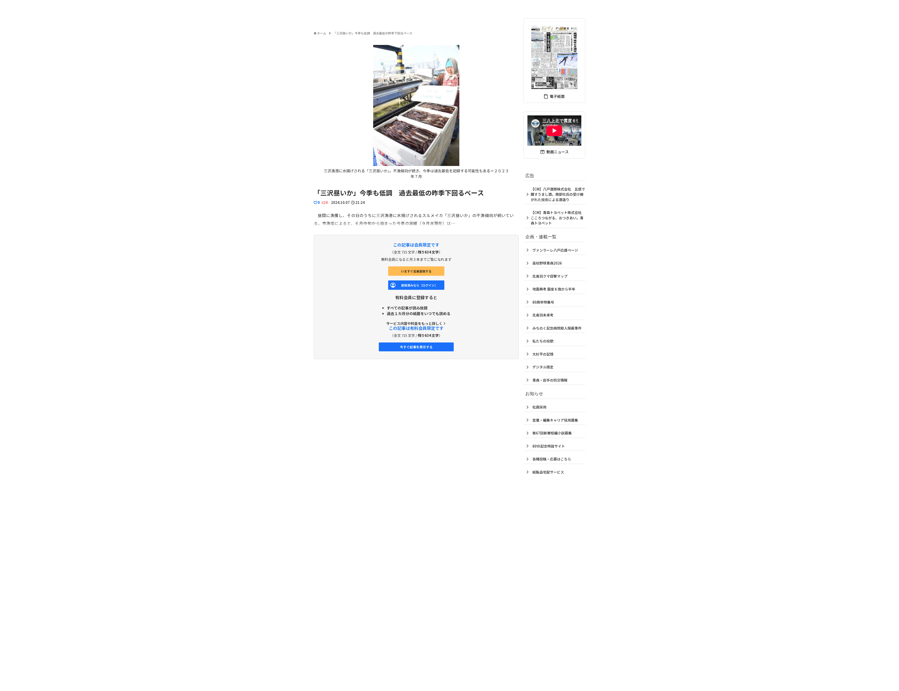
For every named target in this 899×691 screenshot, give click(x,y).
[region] (416, 112)
